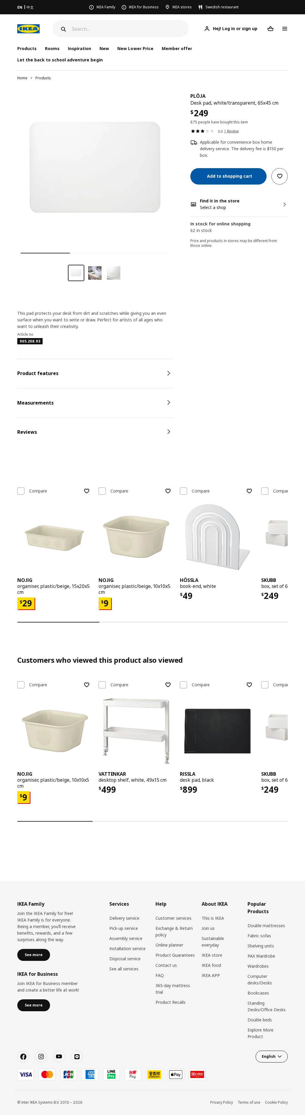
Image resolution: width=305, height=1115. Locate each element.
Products (43, 77)
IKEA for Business (144, 7)
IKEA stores (182, 7)
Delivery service (124, 918)
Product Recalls (170, 1002)
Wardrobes (258, 966)
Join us (208, 928)
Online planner (169, 945)
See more (34, 954)
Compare (38, 491)
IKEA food (211, 965)
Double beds (260, 1020)
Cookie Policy (276, 1102)
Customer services (173, 918)
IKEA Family (106, 7)
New (104, 48)
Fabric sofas (259, 936)
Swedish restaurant (222, 7)
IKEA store (212, 955)
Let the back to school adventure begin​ (60, 60)
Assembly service (125, 938)
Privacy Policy (221, 1102)
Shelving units (261, 946)
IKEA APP (211, 975)
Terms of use (249, 1102)
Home (22, 77)
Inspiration (79, 48)
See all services (124, 969)
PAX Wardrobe (261, 956)
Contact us (166, 965)
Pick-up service (123, 928)
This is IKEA (213, 918)
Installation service (127, 948)
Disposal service (125, 958)
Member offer (177, 48)
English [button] (269, 1056)
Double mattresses (266, 925)
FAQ (159, 975)
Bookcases (258, 993)
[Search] (63, 29)
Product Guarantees (175, 955)
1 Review (231, 131)
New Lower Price (135, 48)
